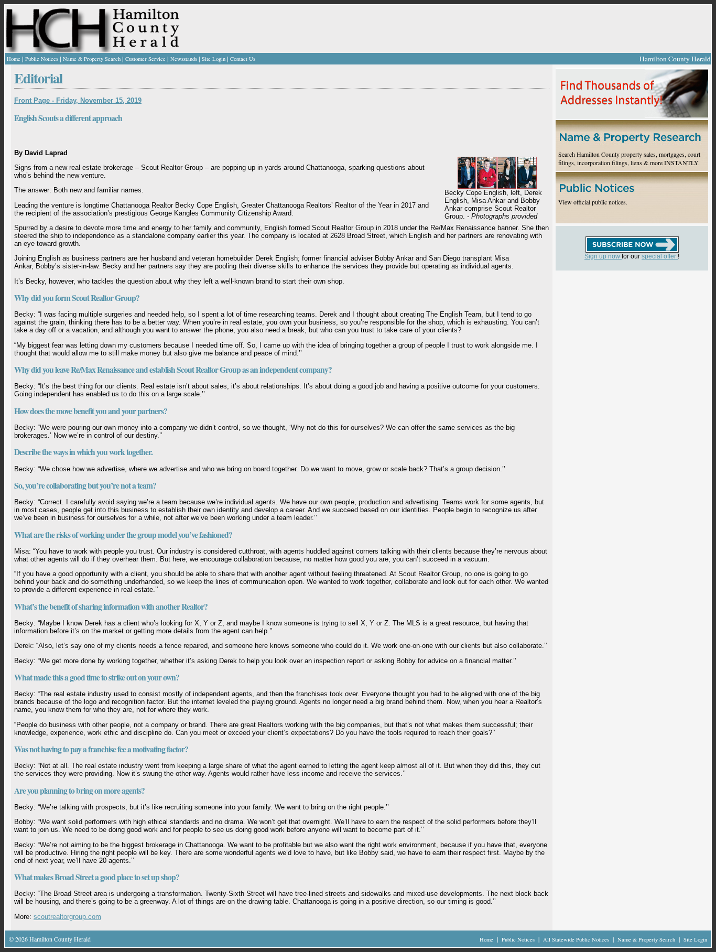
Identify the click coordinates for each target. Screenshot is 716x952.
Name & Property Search (92, 58)
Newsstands (183, 58)
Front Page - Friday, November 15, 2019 (78, 100)
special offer (660, 256)
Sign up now (603, 256)
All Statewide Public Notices (577, 939)
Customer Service (145, 58)
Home (13, 58)
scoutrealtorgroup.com (67, 917)
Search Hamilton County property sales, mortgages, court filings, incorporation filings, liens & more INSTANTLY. (629, 158)
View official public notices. (592, 202)
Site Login (213, 58)
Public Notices (41, 58)
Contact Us (242, 58)
